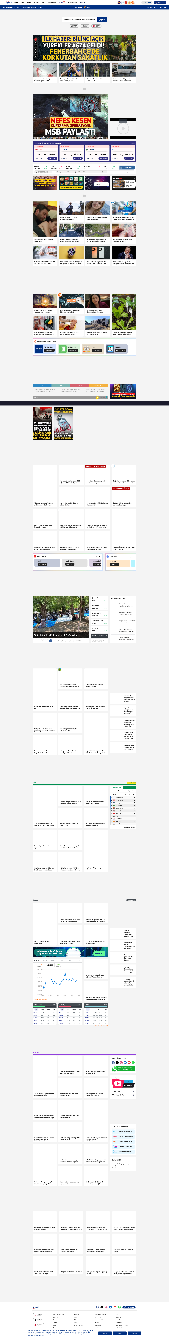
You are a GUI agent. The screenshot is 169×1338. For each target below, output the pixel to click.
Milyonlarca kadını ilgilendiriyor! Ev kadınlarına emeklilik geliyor (129, 989)
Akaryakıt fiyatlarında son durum (71, 1315)
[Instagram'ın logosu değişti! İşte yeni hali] (98, 1305)
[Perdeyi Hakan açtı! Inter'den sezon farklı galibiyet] (96, 835)
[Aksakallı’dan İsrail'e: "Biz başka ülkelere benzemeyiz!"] (97, 581)
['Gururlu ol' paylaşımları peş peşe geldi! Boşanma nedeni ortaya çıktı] (82, 138)
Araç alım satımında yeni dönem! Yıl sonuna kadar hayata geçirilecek (129, 1027)
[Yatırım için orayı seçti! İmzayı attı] (45, 729)
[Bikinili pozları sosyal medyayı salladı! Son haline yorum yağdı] (45, 1149)
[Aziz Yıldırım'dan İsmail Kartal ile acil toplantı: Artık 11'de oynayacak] (45, 902)
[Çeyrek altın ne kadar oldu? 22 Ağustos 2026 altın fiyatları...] (71, 515)
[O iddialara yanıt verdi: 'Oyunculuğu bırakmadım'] (97, 301)
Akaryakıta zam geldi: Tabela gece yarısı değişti (129, 1001)
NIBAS (35, 1058)
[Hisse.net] (45, 183)
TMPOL (35, 1063)
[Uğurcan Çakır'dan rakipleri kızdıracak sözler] (96, 718)
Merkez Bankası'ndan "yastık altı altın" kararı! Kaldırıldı (129, 1013)
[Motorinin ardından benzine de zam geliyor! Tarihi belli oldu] (66, 138)
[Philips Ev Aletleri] (119, 2)
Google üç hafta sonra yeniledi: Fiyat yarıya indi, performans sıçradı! (124, 1317)
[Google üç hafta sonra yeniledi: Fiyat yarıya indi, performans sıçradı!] (124, 1305)
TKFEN (61, 1066)
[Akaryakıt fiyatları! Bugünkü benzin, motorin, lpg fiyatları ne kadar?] (45, 323)
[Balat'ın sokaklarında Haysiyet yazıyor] (124, 1283)
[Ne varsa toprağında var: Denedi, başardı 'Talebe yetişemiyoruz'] (124, 1261)
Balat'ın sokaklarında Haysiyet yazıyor (123, 1293)
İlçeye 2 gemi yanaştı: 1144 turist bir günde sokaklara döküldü (129, 755)
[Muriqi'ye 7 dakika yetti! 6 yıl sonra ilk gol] (70, 857)
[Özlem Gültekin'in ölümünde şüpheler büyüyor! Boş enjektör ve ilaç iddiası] (107, 138)
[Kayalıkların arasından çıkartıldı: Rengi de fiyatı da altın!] (45, 785)
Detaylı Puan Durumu (129, 870)
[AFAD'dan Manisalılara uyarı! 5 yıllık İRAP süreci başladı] (49, 138)
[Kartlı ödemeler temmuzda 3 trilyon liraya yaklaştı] (71, 1283)
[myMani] (62, 2)
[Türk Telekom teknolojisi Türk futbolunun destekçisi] (45, 1305)
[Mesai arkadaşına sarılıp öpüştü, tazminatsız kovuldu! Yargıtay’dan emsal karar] (102, 138)
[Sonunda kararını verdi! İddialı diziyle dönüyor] (70, 1149)
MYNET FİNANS (43, 172)
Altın (78, 1003)
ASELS (87, 1058)
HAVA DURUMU (78, 7)
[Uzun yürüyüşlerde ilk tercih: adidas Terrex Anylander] (71, 581)
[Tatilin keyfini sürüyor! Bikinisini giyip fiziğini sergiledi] (45, 1171)
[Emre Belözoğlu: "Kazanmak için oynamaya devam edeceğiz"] (70, 835)
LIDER (60, 1063)
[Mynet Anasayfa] (9, 2)
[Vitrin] (126, 2)
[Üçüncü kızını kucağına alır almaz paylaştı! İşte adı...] (96, 1160)
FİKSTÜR (130, 830)
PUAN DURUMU (117, 830)
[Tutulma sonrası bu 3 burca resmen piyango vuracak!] (45, 301)
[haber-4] (105, 466)
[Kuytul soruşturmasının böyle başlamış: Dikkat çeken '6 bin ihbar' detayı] (36, 138)
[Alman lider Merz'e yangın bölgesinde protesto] (71, 208)
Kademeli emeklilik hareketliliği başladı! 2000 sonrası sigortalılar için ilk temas (129, 979)
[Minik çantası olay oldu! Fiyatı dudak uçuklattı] (70, 1127)
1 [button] (42, 684)
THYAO (87, 1055)
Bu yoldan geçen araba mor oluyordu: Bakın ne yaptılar (129, 766)
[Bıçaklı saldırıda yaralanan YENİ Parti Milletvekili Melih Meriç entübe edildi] (34, 138)
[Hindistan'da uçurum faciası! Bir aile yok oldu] (104, 138)
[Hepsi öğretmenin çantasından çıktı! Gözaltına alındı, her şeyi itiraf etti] (92, 138)
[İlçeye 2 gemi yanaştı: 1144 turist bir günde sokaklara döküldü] (116, 753)
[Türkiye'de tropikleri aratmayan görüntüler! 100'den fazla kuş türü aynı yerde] (97, 559)
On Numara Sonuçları (125, 1194)
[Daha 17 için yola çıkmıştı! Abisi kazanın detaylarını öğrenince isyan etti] (96, 1193)
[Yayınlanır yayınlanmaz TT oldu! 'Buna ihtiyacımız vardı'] (70, 1105)
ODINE (61, 1058)
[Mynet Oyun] (71, 183)
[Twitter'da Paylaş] (125, 1212)
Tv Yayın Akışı (116, 1134)
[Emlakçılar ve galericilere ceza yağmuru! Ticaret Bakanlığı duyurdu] (96, 1009)
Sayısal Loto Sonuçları (126, 1179)
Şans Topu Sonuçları (125, 1189)
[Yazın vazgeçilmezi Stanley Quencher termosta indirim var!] (70, 740)
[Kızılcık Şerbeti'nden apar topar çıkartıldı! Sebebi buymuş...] (77, 138)
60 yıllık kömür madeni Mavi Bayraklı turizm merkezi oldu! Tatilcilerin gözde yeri (129, 780)
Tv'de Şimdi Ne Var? (118, 1138)
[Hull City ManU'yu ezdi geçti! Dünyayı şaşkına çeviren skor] (61, 138)
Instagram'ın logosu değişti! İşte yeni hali (97, 1316)
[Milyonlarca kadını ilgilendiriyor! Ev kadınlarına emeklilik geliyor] (116, 988)
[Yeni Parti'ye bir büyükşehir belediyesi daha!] (70, 762)
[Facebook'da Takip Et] (113, 1105)
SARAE (35, 1066)
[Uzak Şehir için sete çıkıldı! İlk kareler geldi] (45, 219)
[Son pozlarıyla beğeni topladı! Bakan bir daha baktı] (45, 1116)
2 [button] (46, 684)
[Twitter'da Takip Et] (117, 1105)
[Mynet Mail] (165, 7)
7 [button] (66, 684)
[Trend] (122, 2)
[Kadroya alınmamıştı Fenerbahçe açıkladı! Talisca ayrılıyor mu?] (70, 115)
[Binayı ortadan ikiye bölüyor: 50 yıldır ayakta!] (116, 790)
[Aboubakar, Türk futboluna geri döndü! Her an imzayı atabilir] (97, 138)
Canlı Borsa (132, 943)
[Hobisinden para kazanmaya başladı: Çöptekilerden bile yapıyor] (98, 1283)
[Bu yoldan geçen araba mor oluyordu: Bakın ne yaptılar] (116, 766)
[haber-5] (126, 466)
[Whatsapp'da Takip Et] (133, 1105)
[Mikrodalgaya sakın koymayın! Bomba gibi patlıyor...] (96, 740)
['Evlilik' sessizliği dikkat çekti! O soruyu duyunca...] (70, 1171)
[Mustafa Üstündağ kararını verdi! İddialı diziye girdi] (124, 570)
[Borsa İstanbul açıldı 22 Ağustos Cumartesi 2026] (97, 537)
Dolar (61, 1003)
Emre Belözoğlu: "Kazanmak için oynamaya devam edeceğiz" (30, 7)
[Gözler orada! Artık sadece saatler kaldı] (45, 964)
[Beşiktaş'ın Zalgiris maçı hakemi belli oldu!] (96, 891)
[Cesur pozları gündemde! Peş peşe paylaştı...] (70, 1216)
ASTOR (87, 1063)
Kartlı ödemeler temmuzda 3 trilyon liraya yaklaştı (70, 1293)
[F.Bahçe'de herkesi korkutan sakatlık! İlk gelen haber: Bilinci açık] (84, 48)
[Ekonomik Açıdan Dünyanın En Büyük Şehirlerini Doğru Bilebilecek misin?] (71, 301)
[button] (3, 3)
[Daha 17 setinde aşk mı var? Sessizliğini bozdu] (45, 559)
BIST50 (45, 1003)
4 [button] (54, 684)
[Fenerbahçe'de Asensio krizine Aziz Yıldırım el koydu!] (89, 138)
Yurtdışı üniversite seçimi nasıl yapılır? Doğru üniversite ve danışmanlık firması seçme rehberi (44, 1295)
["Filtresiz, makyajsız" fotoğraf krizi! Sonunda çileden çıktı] (45, 526)
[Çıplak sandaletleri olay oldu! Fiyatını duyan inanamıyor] (87, 138)
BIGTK (35, 1061)
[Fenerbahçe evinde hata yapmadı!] (45, 880)
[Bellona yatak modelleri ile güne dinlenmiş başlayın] (45, 1261)
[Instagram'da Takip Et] (121, 1105)
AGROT (61, 1055)
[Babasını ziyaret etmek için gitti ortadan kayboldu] (97, 208)
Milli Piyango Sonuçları (126, 1174)
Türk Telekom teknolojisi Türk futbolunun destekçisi (43, 1316)
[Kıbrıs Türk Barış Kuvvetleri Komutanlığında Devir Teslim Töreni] (71, 230)
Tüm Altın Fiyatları (98, 679)
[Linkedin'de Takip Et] (125, 1105)
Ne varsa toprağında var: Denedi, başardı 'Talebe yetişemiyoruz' (124, 1271)
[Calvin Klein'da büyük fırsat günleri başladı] (71, 537)
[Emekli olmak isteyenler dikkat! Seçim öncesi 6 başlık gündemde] (59, 138)
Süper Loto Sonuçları (125, 1184)
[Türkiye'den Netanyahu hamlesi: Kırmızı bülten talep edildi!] (45, 581)
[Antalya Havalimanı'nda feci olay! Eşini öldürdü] (70, 785)
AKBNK (87, 1061)
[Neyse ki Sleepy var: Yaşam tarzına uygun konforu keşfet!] (69, 138)
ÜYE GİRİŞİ (148, 3)
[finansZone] (123, 391)
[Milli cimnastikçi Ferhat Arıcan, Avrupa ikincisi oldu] (96, 857)
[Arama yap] (139, 3)
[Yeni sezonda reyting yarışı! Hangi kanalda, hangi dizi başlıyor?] (45, 1205)
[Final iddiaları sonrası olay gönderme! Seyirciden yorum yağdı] (70, 1193)
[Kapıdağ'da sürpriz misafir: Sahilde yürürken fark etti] (116, 741)
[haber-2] (63, 466)
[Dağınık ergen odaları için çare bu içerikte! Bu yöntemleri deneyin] (124, 515)
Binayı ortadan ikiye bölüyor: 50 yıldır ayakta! (129, 790)
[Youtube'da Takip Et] (129, 1105)
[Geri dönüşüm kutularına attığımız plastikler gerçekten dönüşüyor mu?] (70, 718)
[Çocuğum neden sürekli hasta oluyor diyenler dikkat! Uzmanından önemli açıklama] (71, 323)
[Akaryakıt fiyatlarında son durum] (71, 1305)
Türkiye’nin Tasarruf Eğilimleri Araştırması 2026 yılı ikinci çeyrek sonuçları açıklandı (71, 1272)
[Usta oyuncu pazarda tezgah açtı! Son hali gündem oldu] (94, 138)
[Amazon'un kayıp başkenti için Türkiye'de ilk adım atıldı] (74, 138)
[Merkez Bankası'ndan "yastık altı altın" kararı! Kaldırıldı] (116, 1012)
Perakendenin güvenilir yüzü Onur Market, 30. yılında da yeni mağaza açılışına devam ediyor (97, 1272)
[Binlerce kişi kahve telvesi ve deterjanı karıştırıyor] (124, 537)
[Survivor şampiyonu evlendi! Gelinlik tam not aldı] (96, 1127)
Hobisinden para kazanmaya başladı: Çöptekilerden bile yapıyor (96, 1294)
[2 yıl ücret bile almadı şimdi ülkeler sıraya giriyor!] (97, 515)
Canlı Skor (132, 826)
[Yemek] (129, 2)
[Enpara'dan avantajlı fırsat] (72, 138)
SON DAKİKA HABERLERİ (9, 7)
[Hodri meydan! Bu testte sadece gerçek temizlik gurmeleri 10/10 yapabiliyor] (124, 208)
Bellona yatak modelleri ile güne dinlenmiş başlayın (44, 1271)
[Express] (132, 2)
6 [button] (62, 684)
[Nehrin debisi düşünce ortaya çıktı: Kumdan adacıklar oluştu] (97, 230)
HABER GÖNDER (154, 7)
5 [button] (58, 684)
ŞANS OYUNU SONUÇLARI (120, 1170)
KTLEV (87, 1066)
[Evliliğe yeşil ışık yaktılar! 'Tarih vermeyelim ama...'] (96, 1105)
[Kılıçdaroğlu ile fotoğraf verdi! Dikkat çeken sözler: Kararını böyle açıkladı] (84, 138)
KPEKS (35, 1055)
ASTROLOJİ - (101, 181)
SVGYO (61, 1061)
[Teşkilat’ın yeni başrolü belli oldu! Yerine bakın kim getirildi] (96, 773)
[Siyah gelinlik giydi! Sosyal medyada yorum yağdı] (96, 1216)
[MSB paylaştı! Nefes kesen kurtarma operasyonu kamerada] (44, 138)
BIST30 (53, 1003)
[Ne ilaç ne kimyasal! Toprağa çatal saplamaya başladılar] (124, 312)
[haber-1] (42, 466)
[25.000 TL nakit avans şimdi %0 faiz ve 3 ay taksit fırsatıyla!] (54, 138)
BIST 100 (39, 1007)
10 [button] (79, 684)
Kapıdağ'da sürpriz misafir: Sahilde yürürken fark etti (129, 742)
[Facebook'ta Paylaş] (121, 1212)
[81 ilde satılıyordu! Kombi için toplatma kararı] (96, 975)
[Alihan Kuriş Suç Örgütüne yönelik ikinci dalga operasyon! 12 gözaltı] (79, 138)
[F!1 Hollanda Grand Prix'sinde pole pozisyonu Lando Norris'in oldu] (70, 902)
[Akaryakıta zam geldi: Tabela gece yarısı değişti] (116, 1000)
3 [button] (50, 684)
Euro (70, 1003)
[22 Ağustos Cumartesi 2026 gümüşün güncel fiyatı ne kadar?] (45, 762)
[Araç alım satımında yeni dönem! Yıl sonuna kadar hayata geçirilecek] (116, 1025)
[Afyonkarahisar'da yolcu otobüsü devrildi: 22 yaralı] (97, 323)
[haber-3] (84, 466)
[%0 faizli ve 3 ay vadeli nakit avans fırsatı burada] (124, 230)
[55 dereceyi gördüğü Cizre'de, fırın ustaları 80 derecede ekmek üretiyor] (51, 138)
